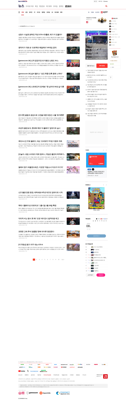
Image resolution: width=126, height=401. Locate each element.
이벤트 (87, 150)
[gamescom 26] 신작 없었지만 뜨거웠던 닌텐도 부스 (38, 61)
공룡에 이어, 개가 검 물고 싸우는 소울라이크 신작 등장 (97, 100)
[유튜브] (22, 371)
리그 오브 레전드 (98, 247)
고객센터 (72, 375)
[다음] (39, 364)
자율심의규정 (64, 375)
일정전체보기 (96, 236)
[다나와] (72, 364)
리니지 (95, 263)
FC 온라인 (96, 249)
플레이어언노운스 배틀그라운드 (102, 257)
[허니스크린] (47, 367)
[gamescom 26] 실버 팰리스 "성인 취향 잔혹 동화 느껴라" (40, 74)
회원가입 (100, 1)
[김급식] (39, 367)
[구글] (31, 364)
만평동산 (87, 184)
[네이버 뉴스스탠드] (44, 371)
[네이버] (22, 364)
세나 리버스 (114, 29)
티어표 (112, 39)
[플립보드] (64, 367)
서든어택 (96, 265)
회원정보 (78, 375)
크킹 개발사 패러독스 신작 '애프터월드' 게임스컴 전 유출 (97, 114)
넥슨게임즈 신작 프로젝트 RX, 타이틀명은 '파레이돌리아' (97, 85)
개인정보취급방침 (47, 375)
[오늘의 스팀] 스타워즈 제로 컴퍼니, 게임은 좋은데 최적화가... (41, 154)
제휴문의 (26, 375)
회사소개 (20, 375)
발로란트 (96, 252)
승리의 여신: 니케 (115, 37)
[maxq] (96, 364)
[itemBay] (80, 364)
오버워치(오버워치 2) (99, 260)
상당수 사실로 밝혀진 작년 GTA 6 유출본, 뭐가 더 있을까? (40, 34)
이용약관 (39, 375)
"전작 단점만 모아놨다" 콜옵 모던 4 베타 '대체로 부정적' (97, 71)
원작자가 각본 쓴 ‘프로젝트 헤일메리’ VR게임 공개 (37, 48)
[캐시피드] (72, 367)
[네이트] (47, 364)
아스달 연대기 (114, 34)
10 (58, 259)
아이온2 (96, 268)
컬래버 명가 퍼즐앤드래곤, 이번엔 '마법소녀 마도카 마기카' (40, 167)
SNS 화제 (102, 65)
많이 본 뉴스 (90, 65)
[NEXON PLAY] (64, 364)
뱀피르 (112, 26)
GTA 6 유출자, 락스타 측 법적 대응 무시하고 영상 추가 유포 (97, 95)
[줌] (56, 364)
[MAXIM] (88, 364)
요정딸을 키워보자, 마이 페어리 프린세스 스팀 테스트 (97, 105)
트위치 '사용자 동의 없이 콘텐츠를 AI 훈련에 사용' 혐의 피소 (97, 90)
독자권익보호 (56, 375)
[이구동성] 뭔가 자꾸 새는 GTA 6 (30, 245)
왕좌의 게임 (114, 23)
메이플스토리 (97, 255)
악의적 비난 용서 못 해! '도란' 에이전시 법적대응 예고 (38, 218)
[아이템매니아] (31, 367)
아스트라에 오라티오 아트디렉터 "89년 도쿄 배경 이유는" (97, 81)
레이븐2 (113, 31)
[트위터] (28, 371)
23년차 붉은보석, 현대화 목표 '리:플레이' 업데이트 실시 (39, 128)
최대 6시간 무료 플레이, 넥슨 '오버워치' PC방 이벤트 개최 (40, 141)
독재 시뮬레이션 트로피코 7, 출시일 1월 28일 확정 (37, 205)
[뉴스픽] (56, 367)
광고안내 (33, 375)
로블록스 (96, 270)
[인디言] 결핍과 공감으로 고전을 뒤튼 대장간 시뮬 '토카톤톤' (41, 115)
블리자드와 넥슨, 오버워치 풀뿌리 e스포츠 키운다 (97, 76)
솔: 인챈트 (113, 21)
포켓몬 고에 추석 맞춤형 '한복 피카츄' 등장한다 (36, 231)
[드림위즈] (104, 364)
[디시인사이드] (80, 367)
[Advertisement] (11, 26)
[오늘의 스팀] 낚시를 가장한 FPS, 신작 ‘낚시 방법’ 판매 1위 (97, 109)
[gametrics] (22, 367)
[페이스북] (35, 371)
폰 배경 (113, 45)
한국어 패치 (114, 42)
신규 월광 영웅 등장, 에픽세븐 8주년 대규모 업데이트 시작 (40, 192)
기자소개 (84, 375)
